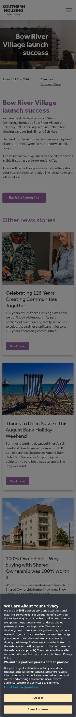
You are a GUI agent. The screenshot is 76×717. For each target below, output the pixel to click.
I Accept (37, 698)
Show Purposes (38, 709)
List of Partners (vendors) (20, 687)
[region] (38, 655)
